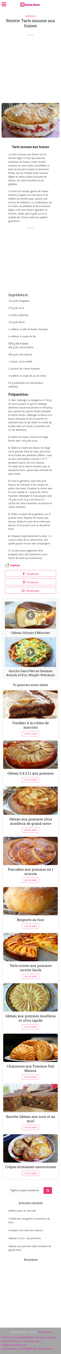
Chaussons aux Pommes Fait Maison (30, 1068)
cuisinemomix (45, 1332)
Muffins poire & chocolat (22, 1210)
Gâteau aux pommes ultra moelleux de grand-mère (30, 821)
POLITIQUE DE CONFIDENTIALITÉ (17, 1337)
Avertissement (45, 1348)
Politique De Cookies (45, 1337)
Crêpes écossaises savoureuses (30, 1167)
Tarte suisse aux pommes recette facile (30, 967)
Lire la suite (30, 733)
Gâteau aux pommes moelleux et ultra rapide (30, 1018)
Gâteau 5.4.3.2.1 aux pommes (30, 773)
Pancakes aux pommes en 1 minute (30, 871)
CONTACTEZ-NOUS (11, 1341)
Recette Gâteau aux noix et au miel (30, 1118)
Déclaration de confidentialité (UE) (19, 1348)
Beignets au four (30, 919)
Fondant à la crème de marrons (30, 725)
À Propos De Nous (31, 1341)
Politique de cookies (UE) (14, 1344)
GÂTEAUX (30, 16)
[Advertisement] (30, 67)
